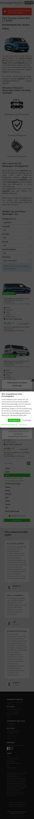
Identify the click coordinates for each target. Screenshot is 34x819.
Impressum (23, 425)
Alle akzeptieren (14, 420)
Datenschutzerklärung (9, 425)
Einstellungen (27, 420)
